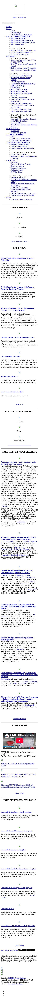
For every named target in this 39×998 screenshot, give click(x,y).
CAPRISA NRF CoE (18, 178)
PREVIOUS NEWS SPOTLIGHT (19, 241)
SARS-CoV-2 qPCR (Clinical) (21, 76)
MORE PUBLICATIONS (19, 719)
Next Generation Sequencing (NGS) (23, 70)
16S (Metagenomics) (18, 82)
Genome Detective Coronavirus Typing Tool (16, 812)
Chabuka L (5, 549)
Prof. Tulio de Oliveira (15, 984)
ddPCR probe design (18, 86)
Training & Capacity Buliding (21, 138)
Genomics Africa (16, 123)
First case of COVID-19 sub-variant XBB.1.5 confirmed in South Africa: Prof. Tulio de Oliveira (18, 786)
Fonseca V (33, 682)
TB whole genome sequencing (21, 109)
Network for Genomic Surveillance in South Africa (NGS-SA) (23, 120)
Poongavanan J (6, 679)
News (13, 31)
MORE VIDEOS (19, 793)
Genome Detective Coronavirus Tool (23, 50)
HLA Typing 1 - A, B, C (19, 89)
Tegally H (5, 506)
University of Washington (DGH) (22, 195)
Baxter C (27, 549)
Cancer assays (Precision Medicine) (23, 84)
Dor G (3, 541)
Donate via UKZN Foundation (21, 199)
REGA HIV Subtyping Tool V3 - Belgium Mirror (18, 926)
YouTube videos (16, 172)
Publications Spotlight (18, 133)
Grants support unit (17, 166)
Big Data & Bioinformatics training (23, 42)
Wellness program (17, 170)
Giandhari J (20, 549)
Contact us (14, 162)
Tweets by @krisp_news (9, 950)
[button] (8, 29)
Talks (12, 137)
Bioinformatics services (19, 38)
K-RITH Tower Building (17, 978)
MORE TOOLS (19, 945)
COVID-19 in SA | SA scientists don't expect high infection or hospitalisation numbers (18, 775)
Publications (15, 131)
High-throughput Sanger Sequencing (23, 68)
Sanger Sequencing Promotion (21, 103)
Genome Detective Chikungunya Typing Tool (16, 831)
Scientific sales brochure (19, 146)
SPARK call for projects (19, 154)
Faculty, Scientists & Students (21, 164)
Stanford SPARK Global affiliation (23, 148)
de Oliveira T (21, 522)
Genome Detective (7, 909)
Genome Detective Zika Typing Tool (13, 850)
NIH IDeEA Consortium (19, 188)
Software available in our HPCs (21, 52)
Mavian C (20, 575)
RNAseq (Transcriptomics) (20, 97)
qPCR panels (15, 87)
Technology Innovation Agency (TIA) (24, 193)
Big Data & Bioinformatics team (22, 40)
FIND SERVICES (19, 17)
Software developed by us (19, 54)
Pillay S (12, 549)
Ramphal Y (19, 547)
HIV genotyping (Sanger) (19, 91)
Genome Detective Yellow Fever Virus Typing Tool (18, 869)
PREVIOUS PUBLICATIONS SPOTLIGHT (19, 445)
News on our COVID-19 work (21, 35)
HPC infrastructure (17, 44)
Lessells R (6, 555)
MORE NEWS (19, 404)
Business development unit (20, 144)
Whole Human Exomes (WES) (21, 111)
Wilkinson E (10, 541)
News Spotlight (16, 33)
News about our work (18, 168)
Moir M (26, 541)
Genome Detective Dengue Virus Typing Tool (16, 888)
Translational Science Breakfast (21, 140)
